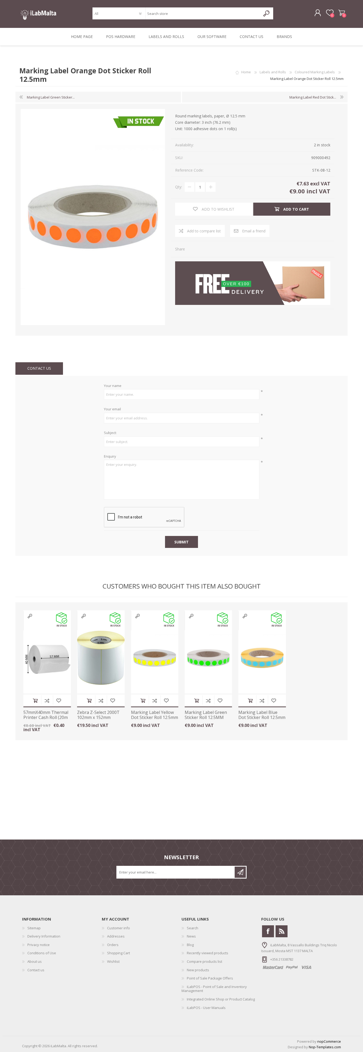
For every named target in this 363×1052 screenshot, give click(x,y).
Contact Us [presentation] (39, 368)
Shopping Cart (342, 13)
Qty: (178, 186)
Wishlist (113, 961)
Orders (113, 944)
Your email (112, 409)
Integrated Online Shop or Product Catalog (221, 999)
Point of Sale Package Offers (210, 978)
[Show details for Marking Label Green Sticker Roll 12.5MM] (208, 657)
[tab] (39, 368)
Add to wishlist (59, 700)
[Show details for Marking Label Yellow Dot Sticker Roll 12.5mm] (155, 657)
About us (34, 961)
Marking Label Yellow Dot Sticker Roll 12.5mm (154, 715)
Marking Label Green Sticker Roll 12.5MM (206, 715)
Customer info (118, 928)
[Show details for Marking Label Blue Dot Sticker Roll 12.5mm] (262, 657)
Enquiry (110, 456)
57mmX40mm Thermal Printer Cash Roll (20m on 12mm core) (45, 717)
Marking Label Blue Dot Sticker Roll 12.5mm (261, 715)
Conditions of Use (41, 953)
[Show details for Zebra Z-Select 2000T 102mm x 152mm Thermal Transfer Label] (101, 657)
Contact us (35, 970)
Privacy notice (38, 944)
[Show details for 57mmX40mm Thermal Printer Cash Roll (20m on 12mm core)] (47, 657)
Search (192, 928)
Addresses (116, 936)
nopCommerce (329, 1041)
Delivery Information (43, 936)
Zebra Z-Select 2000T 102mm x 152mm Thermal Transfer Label (98, 720)
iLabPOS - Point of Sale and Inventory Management (214, 988)
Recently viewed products (207, 953)
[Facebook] (268, 931)
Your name (112, 386)
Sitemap (34, 928)
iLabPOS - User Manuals (206, 1007)
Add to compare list (47, 700)
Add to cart (35, 700)
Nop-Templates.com (325, 1047)
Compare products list (204, 961)
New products (198, 970)
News (191, 936)
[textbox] (203, 13)
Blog (190, 944)
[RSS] (282, 931)
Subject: (110, 433)
